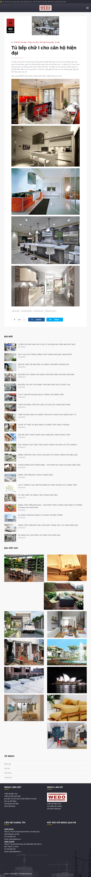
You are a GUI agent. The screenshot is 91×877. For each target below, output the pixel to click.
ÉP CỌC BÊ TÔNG (10, 801)
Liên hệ (7, 768)
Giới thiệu (7, 773)
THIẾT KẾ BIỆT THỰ (10, 794)
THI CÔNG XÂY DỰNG (54, 806)
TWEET (54, 319)
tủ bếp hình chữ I (50, 311)
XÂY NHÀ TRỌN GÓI (54, 809)
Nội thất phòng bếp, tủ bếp (50, 42)
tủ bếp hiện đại (38, 311)
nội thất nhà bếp (26, 311)
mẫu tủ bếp (15, 311)
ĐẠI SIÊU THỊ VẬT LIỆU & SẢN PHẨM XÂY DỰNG (20, 799)
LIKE (21, 320)
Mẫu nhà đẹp (34, 42)
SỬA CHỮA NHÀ (9, 806)
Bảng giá (7, 764)
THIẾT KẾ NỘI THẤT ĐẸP (12, 796)
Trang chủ (8, 777)
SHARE (36, 319)
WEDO (16, 874)
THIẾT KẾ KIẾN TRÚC (54, 804)
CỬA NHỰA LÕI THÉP (11, 804)
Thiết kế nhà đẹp (20, 42)
